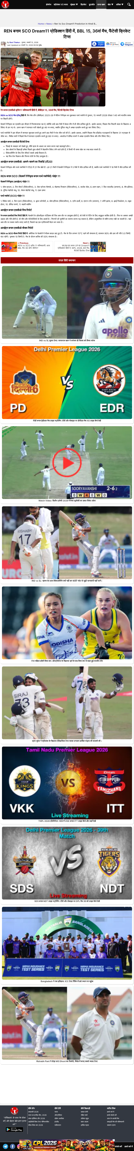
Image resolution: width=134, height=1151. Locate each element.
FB (13, 1146)
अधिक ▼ (120, 4)
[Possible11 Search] (129, 4)
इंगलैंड (57, 1122)
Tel (6, 1146)
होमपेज (48, 4)
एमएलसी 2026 (33, 1112)
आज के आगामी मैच (113, 1118)
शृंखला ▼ (74, 4)
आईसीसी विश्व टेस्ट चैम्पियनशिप (38, 1122)
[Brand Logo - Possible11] (14, 1114)
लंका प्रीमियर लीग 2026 (36, 1118)
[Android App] (14, 1132)
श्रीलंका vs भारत (61, 4)
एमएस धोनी (84, 1112)
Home (41, 23)
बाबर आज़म (84, 1122)
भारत (56, 1112)
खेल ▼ (110, 4)
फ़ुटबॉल (92, 4)
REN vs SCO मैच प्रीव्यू (11, 115)
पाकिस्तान (58, 1125)
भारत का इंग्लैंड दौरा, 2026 (37, 1115)
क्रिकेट (83, 4)
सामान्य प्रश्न (111, 1125)
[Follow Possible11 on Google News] (112, 44)
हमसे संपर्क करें (112, 1115)
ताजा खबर (101, 4)
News (49, 23)
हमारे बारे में (110, 1112)
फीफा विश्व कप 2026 (35, 1125)
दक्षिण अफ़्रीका (59, 1118)
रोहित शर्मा (84, 1115)
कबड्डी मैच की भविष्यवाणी (115, 1122)
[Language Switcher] (98, 44)
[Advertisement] (67, 15)
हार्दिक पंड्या (85, 1125)
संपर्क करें (118, 1146)
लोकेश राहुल (85, 1118)
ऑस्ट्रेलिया (58, 1115)
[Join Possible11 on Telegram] (126, 44)
